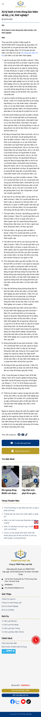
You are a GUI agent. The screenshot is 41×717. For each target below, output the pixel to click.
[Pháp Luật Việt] (20, 4)
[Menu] (3, 4)
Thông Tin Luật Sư (8, 599)
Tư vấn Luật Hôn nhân (10, 625)
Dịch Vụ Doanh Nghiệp (10, 606)
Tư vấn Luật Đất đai (9, 621)
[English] (36, 522)
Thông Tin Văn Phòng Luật (11, 603)
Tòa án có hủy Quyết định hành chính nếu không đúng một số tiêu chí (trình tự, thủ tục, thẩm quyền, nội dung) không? (20, 535)
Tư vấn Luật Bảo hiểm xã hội (13, 632)
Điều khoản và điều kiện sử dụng (14, 647)
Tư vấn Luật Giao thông (11, 628)
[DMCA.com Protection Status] (8, 651)
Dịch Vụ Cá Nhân (8, 610)
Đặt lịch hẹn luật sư (22, 451)
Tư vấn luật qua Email (23, 443)
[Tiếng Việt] (36, 527)
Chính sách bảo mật (9, 643)
